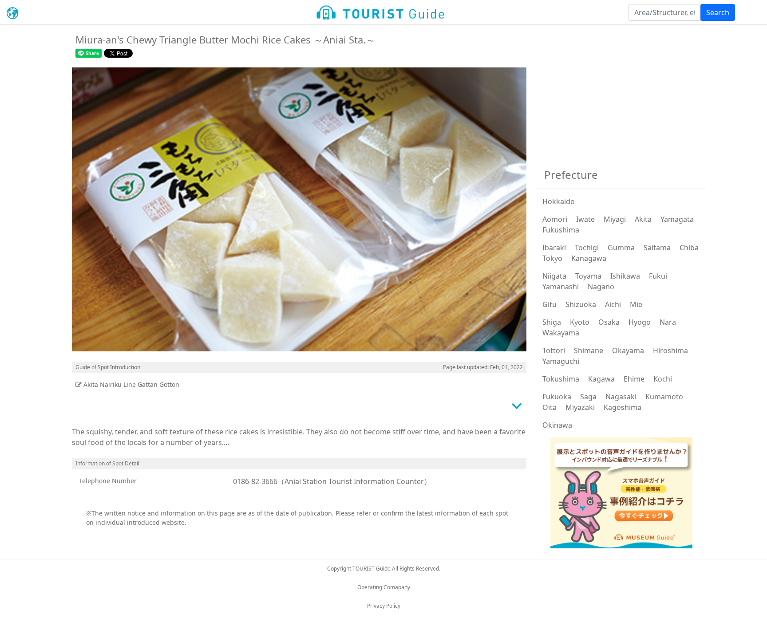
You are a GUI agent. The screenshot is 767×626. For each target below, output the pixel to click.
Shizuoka (580, 304)
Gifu (549, 304)
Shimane (588, 350)
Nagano (601, 286)
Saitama (657, 247)
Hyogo (640, 322)
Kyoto (579, 322)
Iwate (585, 219)
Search (717, 12)
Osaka (609, 322)
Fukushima (560, 230)
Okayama (628, 350)
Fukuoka (556, 397)
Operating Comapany (383, 587)
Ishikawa (625, 276)
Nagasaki (621, 397)
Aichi (613, 304)
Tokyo (552, 258)
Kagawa (601, 379)
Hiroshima (670, 350)
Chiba (689, 247)
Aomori (554, 219)
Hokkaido (558, 201)
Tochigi (587, 247)
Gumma (621, 247)
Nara (668, 322)
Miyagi (615, 219)
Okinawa (557, 425)
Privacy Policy (383, 606)
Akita (643, 219)
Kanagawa (588, 258)
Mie (636, 304)
